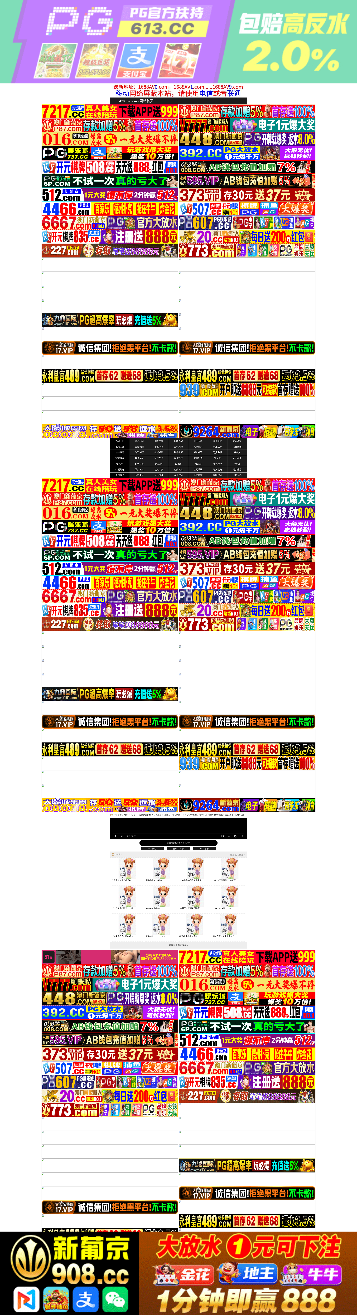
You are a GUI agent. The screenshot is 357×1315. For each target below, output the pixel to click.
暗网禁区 (198, 469)
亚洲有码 (198, 441)
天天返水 (237, 458)
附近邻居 (139, 452)
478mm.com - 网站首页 (136, 101)
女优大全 (217, 464)
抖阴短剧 (217, 475)
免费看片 (119, 475)
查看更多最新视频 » (178, 945)
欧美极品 (217, 441)
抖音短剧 (139, 464)
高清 (223, 836)
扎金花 (217, 458)
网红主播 (159, 441)
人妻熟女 (198, 447)
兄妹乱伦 (159, 475)
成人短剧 (178, 475)
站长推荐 (119, 452)
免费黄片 (178, 469)
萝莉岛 (237, 464)
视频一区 (119, 441)
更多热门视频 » (237, 854)
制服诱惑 (237, 469)
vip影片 (152, 849)
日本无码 (178, 441)
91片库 (198, 464)
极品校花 (198, 475)
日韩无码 (237, 475)
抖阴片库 (119, 469)
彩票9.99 (198, 458)
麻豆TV (159, 464)
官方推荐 (119, 458)
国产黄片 (139, 469)
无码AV (120, 464)
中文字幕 (159, 447)
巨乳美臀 (178, 447)
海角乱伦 (217, 469)
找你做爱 (178, 452)
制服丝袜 (217, 447)
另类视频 (237, 447)
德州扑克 (178, 458)
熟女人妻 (159, 469)
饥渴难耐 (159, 452)
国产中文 (139, 475)
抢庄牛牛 (159, 458)
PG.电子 (204, 849)
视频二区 (119, 447)
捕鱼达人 (139, 458)
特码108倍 (178, 849)
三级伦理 (139, 447)
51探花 (178, 464)
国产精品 (139, 441)
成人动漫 (237, 441)
